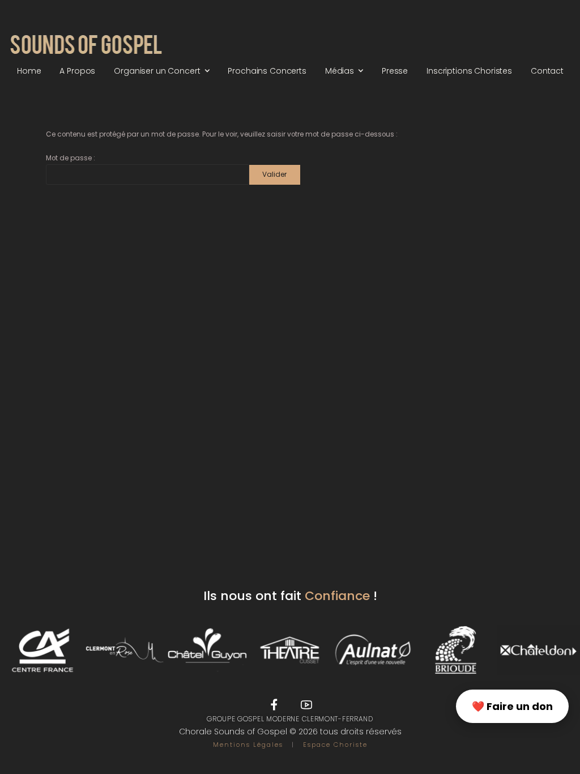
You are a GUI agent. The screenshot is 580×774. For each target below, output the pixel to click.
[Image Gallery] (41, 650)
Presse (395, 70)
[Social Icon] (274, 705)
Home (29, 70)
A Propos (77, 70)
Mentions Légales (248, 744)
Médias (339, 70)
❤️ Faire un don (512, 706)
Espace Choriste (335, 744)
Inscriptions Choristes (469, 70)
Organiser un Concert (157, 70)
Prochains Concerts (267, 70)
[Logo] (86, 46)
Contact (547, 70)
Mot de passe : (70, 158)
